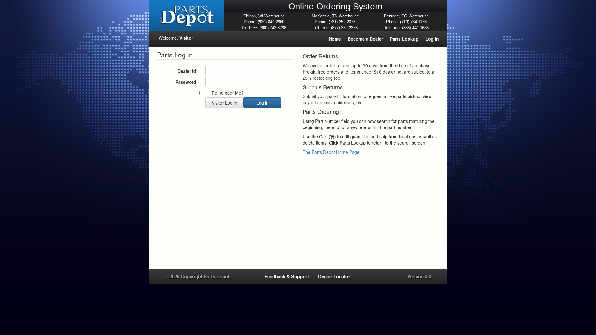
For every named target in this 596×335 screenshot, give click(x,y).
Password (185, 82)
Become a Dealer (365, 39)
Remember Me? (228, 93)
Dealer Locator (334, 276)
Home (335, 39)
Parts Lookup (404, 39)
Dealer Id (187, 71)
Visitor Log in (224, 103)
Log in (432, 39)
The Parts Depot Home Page (331, 152)
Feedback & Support (286, 276)
